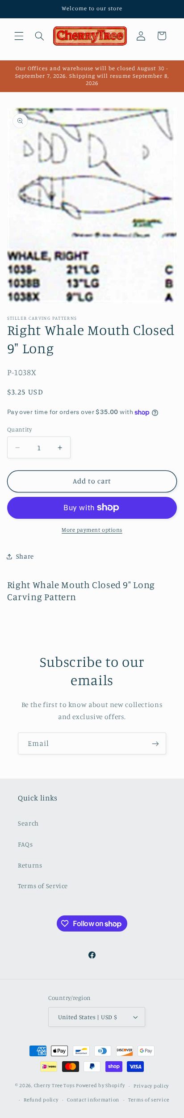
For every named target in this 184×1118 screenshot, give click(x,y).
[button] (18, 35)
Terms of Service (43, 885)
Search (28, 823)
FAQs (25, 844)
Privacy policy (151, 1086)
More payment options (92, 529)
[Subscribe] (155, 743)
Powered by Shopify (100, 1086)
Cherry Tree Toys (54, 1086)
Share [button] (25, 556)
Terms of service (148, 1100)
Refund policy (41, 1100)
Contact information (93, 1100)
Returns (30, 865)
